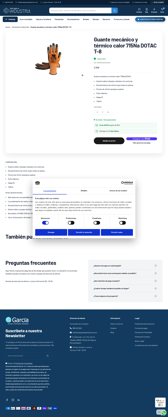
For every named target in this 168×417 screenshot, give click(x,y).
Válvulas (96, 19)
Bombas (86, 19)
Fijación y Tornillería (43, 19)
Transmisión (59, 19)
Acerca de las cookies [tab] (118, 191)
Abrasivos (106, 19)
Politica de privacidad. (24, 363)
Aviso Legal (139, 341)
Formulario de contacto (79, 324)
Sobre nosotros (116, 324)
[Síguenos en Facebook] (7, 399)
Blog (112, 332)
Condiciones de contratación (146, 345)
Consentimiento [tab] (49, 191)
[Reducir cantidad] (97, 112)
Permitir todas (117, 232)
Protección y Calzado (122, 19)
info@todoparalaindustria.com (28, 2)
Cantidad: (98, 107)
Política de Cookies (142, 337)
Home (7, 27)
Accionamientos (73, 19)
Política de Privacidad (143, 332)
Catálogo (11, 19)
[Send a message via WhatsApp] (164, 413)
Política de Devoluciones (145, 324)
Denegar (51, 232)
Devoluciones (159, 2)
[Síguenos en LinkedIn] (18, 399)
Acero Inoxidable (26, 19)
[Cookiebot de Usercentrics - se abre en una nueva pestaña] (123, 183)
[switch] (71, 223)
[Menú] (164, 399)
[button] (83, 10)
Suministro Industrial (20, 27)
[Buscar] (114, 10)
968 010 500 (9, 2)
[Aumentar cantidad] (108, 112)
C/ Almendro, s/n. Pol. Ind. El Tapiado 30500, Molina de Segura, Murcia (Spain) (83, 340)
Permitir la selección (84, 232)
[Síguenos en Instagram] (12, 399)
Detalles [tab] (84, 191)
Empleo (113, 328)
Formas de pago (141, 328)
